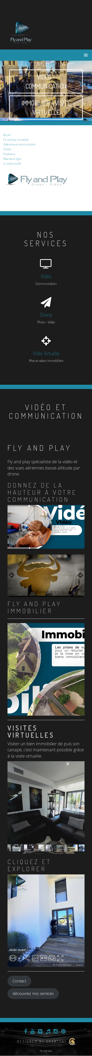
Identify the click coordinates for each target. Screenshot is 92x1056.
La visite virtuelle (12, 163)
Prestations (9, 154)
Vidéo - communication (46, 81)
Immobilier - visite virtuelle (46, 107)
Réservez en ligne (12, 159)
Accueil (7, 135)
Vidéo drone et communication (19, 144)
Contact (7, 149)
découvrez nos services (33, 993)
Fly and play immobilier (16, 139)
